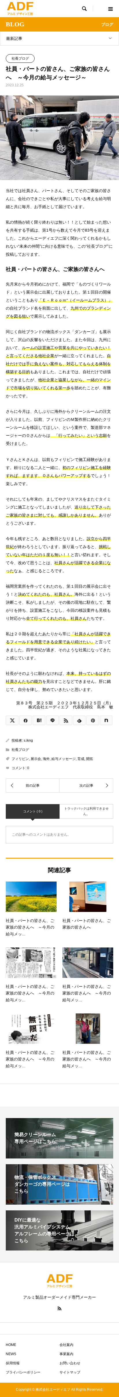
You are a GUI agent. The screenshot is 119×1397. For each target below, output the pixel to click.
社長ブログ (20, 58)
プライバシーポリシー (23, 1372)
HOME (11, 1345)
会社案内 (66, 1345)
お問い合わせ (70, 1363)
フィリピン (20, 759)
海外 (46, 759)
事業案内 (66, 1354)
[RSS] (59, 1308)
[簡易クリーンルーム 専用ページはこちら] (59, 1156)
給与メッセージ (63, 759)
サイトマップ (70, 1372)
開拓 (89, 759)
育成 (80, 759)
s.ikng (28, 740)
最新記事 (14, 38)
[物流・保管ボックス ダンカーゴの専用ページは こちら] (59, 1202)
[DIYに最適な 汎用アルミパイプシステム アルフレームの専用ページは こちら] (59, 1248)
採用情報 (13, 1363)
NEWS (11, 1354)
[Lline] (52, 720)
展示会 (36, 759)
